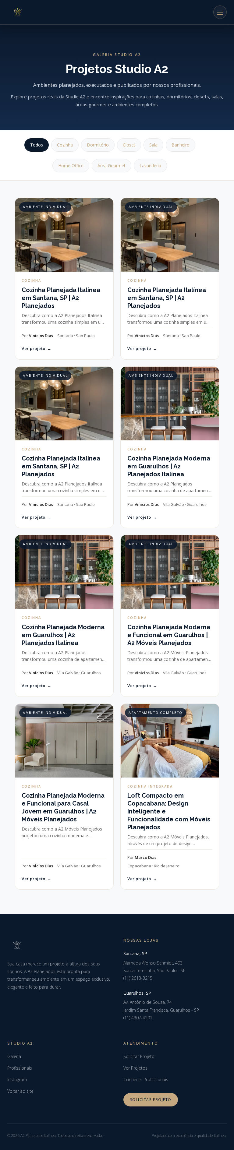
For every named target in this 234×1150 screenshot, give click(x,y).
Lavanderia (150, 165)
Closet (129, 145)
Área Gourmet (112, 165)
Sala (153, 145)
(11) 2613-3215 (137, 978)
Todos (36, 145)
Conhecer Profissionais (145, 1079)
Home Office (70, 165)
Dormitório (98, 145)
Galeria (14, 1056)
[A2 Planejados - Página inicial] (17, 12)
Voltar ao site (20, 1091)
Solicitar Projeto (138, 1056)
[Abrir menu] (220, 12)
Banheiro (181, 145)
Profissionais (19, 1068)
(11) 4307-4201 (137, 1018)
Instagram (17, 1079)
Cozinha (65, 145)
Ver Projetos (135, 1068)
